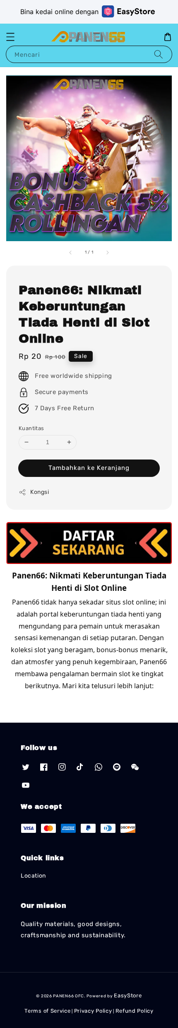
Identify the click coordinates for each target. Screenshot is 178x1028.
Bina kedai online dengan (59, 11)
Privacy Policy (93, 1011)
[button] (10, 37)
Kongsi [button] (39, 492)
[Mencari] (158, 54)
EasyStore (128, 995)
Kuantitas (31, 428)
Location (33, 875)
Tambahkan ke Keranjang (89, 468)
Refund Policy (134, 1011)
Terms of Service (47, 1011)
